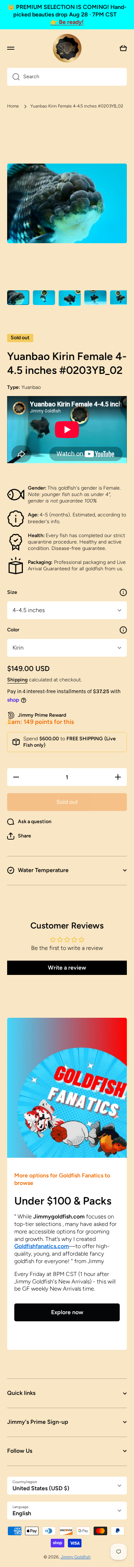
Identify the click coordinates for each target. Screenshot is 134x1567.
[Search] (13, 77)
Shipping (17, 680)
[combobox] (67, 77)
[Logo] (67, 48)
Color (13, 630)
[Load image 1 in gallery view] (18, 297)
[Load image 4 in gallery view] (95, 297)
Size (12, 592)
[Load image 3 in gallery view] (70, 298)
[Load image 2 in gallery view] (44, 297)
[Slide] (123, 592)
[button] (19, 836)
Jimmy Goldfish (76, 1557)
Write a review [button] (67, 967)
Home (13, 106)
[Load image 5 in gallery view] (121, 297)
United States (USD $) (41, 1488)
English (22, 1513)
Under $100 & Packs (62, 1200)
